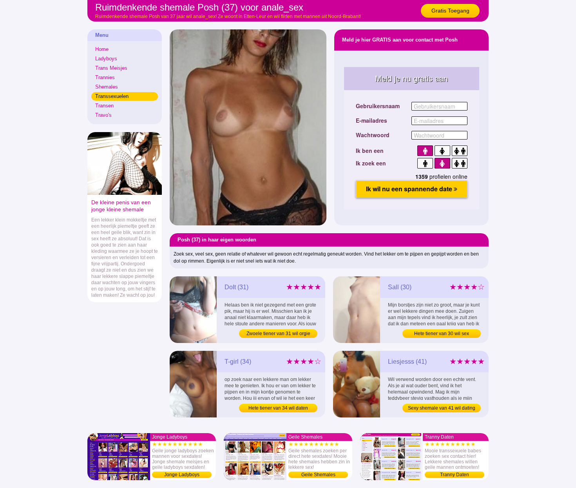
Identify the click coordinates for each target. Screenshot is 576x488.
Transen (104, 106)
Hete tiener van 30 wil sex (441, 333)
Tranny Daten (454, 474)
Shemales (106, 87)
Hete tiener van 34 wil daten (278, 408)
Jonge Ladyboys (181, 474)
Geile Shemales (318, 474)
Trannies (105, 77)
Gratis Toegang (450, 10)
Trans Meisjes (111, 68)
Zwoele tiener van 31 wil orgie (278, 333)
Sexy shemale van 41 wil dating (441, 408)
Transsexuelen (112, 96)
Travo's (103, 115)
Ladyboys (106, 59)
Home (102, 49)
